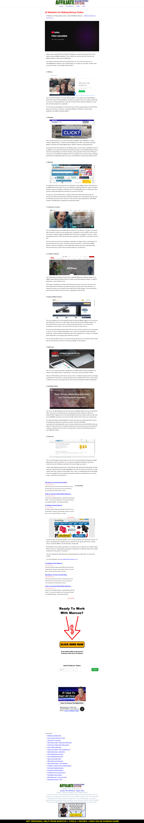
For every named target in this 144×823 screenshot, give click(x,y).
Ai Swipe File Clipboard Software (55, 770)
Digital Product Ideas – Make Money (56, 751)
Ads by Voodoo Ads (71, 517)
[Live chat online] (72, 810)
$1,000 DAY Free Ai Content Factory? (56, 772)
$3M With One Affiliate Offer (54, 735)
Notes (83, 6)
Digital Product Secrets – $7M (54, 779)
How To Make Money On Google (55, 754)
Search (95, 669)
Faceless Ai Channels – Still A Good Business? (58, 749)
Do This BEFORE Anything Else (55, 756)
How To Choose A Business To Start (56, 738)
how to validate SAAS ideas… (54, 747)
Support (78, 6)
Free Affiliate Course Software (54, 775)
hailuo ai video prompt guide (54, 758)
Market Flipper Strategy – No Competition (57, 763)
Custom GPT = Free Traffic (54, 740)
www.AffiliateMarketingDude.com (69, 559)
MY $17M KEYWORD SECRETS (55, 768)
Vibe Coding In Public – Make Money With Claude (59, 742)
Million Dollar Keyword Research (55, 761)
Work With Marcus (70, 6)
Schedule (61, 6)
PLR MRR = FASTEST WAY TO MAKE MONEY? (59, 765)
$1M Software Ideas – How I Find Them (57, 777)
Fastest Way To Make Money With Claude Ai (58, 745)
